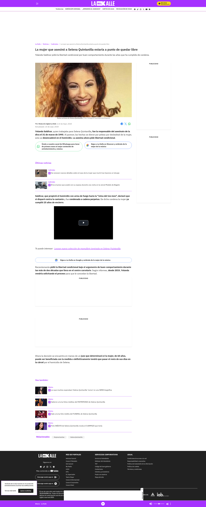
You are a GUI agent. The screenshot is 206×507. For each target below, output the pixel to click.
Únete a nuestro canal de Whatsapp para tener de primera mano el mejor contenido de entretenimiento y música (61, 146)
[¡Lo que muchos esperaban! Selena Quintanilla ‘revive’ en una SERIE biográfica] (41, 390)
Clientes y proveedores (102, 472)
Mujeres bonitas (59, 437)
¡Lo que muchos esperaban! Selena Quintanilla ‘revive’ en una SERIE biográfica (81, 390)
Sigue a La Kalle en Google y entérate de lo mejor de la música (85, 260)
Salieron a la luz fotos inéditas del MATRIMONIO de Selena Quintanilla (78, 402)
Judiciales (54, 44)
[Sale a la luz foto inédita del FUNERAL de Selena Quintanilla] (41, 414)
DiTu (67, 472)
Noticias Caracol (71, 458)
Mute (150, 503)
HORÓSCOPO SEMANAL (72, 9)
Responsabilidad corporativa (136, 461)
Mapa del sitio (99, 477)
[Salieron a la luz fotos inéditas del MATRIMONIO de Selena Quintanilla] (41, 402)
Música (50, 387)
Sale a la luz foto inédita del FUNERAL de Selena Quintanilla (74, 414)
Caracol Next (70, 485)
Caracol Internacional (72, 480)
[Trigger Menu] (37, 3)
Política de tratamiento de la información (140, 464)
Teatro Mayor (70, 477)
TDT (96, 464)
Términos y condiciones (134, 469)
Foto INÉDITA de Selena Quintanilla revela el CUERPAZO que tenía (76, 426)
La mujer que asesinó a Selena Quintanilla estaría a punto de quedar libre (85, 44)
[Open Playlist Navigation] (170, 504)
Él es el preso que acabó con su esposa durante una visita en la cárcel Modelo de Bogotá (85, 185)
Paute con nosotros (101, 474)
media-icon (103, 504)
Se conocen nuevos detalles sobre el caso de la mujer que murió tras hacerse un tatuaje (85, 173)
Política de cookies (133, 466)
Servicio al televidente (102, 458)
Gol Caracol (69, 464)
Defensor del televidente (102, 461)
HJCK (67, 469)
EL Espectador (70, 474)
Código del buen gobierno (103, 466)
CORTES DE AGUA (108, 9)
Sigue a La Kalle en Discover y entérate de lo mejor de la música (109, 145)
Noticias (46, 44)
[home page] (103, 3)
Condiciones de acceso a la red (137, 458)
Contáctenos (99, 469)
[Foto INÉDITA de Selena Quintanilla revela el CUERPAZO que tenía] (41, 426)
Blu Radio (69, 466)
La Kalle (38, 44)
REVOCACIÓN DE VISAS (124, 9)
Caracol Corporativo (72, 482)
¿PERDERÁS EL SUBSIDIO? (91, 9)
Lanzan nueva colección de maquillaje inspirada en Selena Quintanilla (87, 248)
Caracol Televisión (71, 461)
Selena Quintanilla (76, 437)
